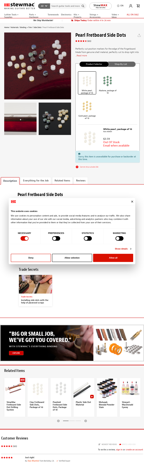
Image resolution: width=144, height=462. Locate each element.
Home (6, 27)
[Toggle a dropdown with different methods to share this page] (139, 35)
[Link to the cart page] (138, 6)
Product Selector (94, 64)
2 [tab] (72, 421)
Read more (82, 55)
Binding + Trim (26, 27)
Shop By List (121, 64)
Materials (14, 27)
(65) (89, 41)
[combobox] (62, 6)
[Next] (85, 420)
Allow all (113, 258)
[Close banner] (132, 202)
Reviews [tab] (81, 180)
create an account (134, 449)
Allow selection (72, 258)
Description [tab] (10, 181)
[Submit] (83, 6)
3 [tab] (78, 421)
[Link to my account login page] (130, 6)
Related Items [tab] (62, 180)
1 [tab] (66, 421)
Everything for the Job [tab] (36, 180)
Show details (121, 249)
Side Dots (37, 27)
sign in (119, 449)
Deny (30, 258)
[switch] (56, 238)
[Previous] (58, 420)
